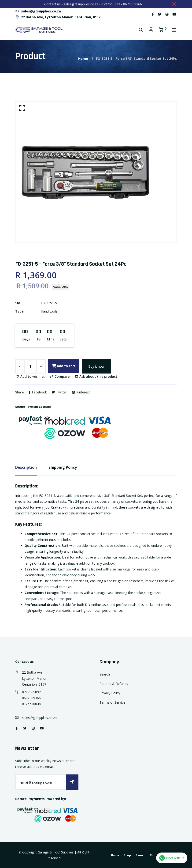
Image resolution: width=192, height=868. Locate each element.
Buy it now (96, 366)
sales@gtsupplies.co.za (81, 4)
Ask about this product (97, 376)
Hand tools (49, 311)
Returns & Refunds (114, 683)
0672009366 (132, 4)
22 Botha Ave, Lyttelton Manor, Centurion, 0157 (60, 17)
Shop (127, 855)
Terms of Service (112, 702)
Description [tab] (26, 467)
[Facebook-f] (152, 14)
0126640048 (31, 704)
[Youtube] (174, 14)
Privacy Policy (110, 693)
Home (83, 58)
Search (105, 674)
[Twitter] (160, 14)
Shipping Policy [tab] (62, 467)
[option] (96, 172)
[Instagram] (167, 14)
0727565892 (110, 4)
